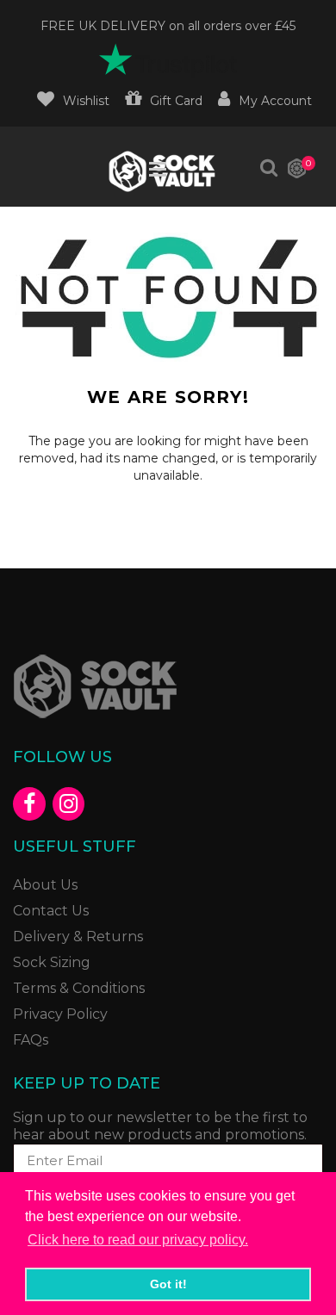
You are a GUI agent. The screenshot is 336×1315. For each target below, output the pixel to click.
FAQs (30, 1040)
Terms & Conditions (79, 988)
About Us (45, 885)
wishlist (86, 101)
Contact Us (51, 911)
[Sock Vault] (168, 686)
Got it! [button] (168, 1284)
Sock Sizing (51, 962)
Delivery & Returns (78, 936)
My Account (275, 101)
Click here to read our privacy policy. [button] (138, 1239)
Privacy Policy (60, 1014)
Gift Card (176, 101)
